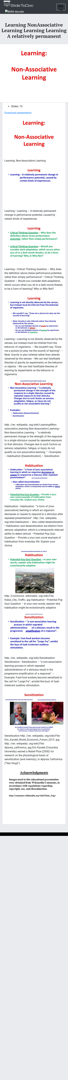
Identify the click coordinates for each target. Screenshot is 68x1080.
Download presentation (18, 112)
